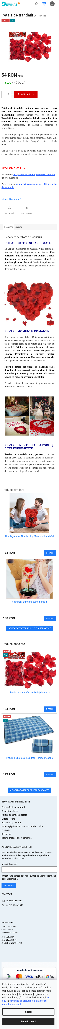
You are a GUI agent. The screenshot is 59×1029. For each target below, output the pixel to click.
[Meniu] (52, 4)
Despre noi (6, 834)
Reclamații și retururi (11, 822)
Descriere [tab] (8, 227)
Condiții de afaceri (10, 811)
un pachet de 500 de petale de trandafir (34, 174)
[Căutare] (36, 4)
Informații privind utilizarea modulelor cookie (22, 826)
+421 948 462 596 (14, 905)
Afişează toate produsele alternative (29, 628)
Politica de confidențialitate (14, 815)
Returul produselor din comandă (17, 838)
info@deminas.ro (14, 900)
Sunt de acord (28, 1021)
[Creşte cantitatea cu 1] (12, 92)
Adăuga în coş (27, 94)
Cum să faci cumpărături (13, 807)
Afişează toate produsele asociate (29, 790)
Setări (28, 1011)
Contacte (6, 830)
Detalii (50, 709)
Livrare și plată (8, 819)
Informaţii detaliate (10, 199)
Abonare (9, 885)
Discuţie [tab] (18, 227)
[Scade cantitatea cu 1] (12, 96)
